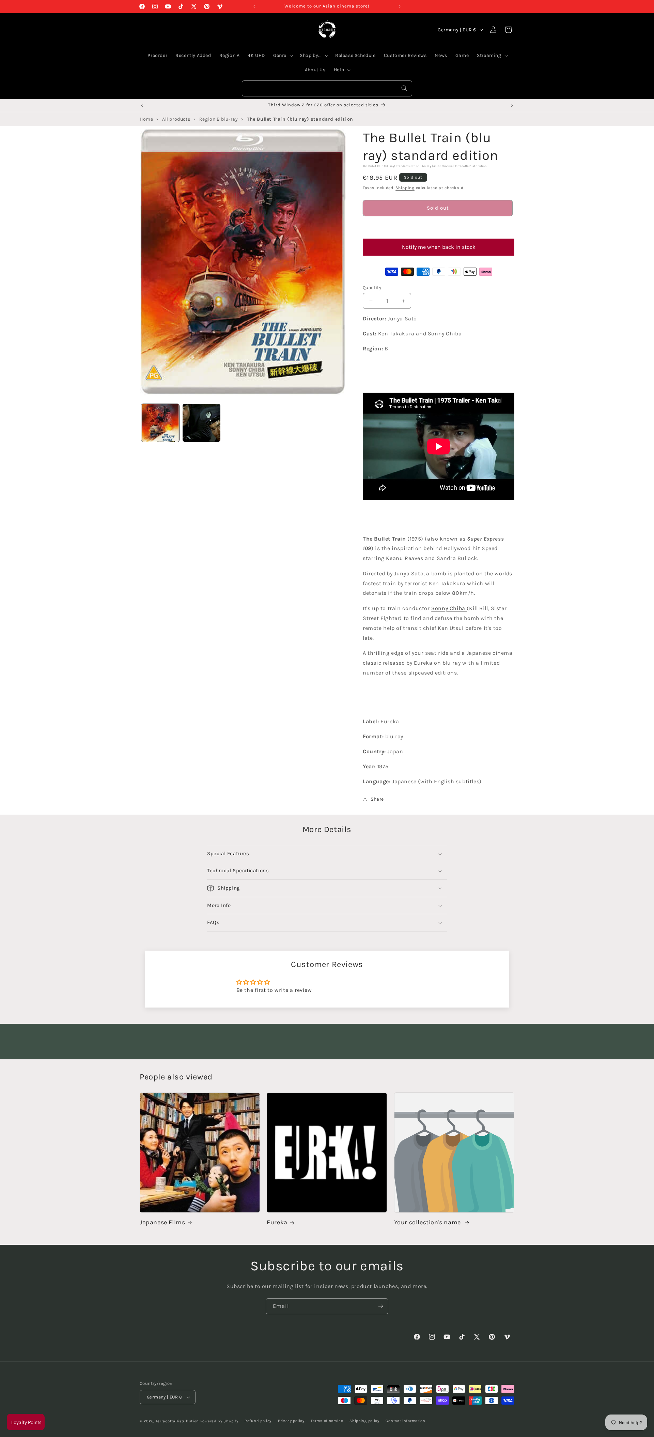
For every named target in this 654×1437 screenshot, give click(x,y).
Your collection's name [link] (428, 1222)
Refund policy (258, 1421)
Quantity (372, 287)
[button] (438, 227)
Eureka (277, 1222)
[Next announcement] (399, 6)
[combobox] (327, 88)
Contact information (405, 1421)
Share (377, 799)
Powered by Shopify (219, 1421)
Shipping (405, 188)
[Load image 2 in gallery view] (201, 423)
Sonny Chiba (449, 608)
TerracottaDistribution (177, 1421)
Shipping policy (364, 1421)
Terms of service (327, 1421)
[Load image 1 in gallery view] (160, 423)
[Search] (404, 88)
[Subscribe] (380, 1306)
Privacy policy (291, 1421)
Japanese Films (162, 1222)
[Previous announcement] (254, 6)
